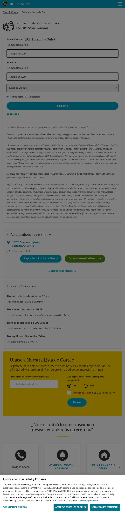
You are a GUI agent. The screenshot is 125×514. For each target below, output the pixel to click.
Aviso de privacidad (88, 501)
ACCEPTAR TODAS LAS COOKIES (70, 507)
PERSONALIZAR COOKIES (15, 507)
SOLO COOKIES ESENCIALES (104, 507)
